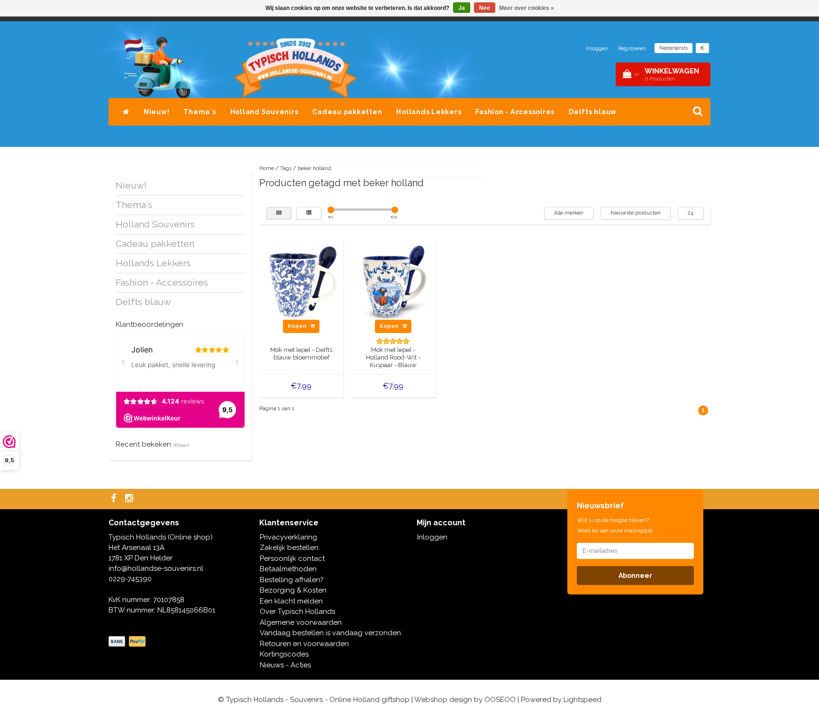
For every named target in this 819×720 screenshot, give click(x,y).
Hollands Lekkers (428, 112)
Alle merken (568, 213)
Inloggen (597, 48)
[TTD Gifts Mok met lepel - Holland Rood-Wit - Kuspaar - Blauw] (393, 280)
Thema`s (199, 112)
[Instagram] (130, 499)
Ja (461, 8)
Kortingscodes (284, 654)
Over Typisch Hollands (297, 611)
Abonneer (635, 575)
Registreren (632, 48)
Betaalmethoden (288, 569)
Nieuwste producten (635, 213)
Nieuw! (157, 112)
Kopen (298, 326)
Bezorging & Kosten (293, 590)
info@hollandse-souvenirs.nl (156, 568)
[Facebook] (114, 499)
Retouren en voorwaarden (304, 643)
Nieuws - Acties (285, 665)
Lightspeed (582, 699)
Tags (285, 168)
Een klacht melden (291, 601)
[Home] (126, 112)
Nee (484, 8)
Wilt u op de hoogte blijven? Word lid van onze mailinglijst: (615, 525)
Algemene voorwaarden (301, 622)
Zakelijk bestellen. (290, 547)
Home (266, 168)
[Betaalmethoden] (128, 642)
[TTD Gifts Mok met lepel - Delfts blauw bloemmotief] (301, 280)
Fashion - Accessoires (515, 112)
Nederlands (673, 48)
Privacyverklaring (288, 537)
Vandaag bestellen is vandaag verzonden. (331, 633)
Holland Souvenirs (264, 112)
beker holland (314, 168)
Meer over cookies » (526, 8)
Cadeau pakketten (347, 112)
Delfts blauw (593, 112)
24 (690, 213)
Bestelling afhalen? (292, 580)
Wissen (181, 445)
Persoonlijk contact (292, 558)
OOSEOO (500, 699)
